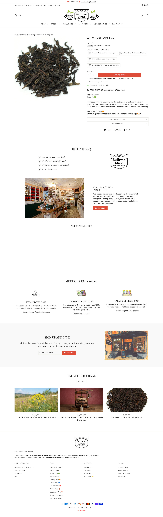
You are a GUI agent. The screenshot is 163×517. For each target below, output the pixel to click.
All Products (24, 35)
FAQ (59, 5)
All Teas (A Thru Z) (56, 467)
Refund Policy (123, 470)
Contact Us (52, 5)
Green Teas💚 (55, 473)
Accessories (101, 24)
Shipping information (118, 119)
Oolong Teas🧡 (55, 480)
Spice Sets (87, 473)
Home (17, 35)
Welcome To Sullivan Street (24, 5)
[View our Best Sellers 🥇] (20, 15)
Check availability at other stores (98, 82)
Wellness (68, 24)
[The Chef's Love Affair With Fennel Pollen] (36, 400)
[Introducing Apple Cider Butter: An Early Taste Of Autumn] (81, 400)
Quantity (90, 71)
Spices (55, 24)
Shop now (30, 262)
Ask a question (117, 123)
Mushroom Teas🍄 (56, 492)
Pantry (116, 24)
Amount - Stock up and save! (97, 49)
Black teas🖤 (54, 470)
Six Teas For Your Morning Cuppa (126, 417)
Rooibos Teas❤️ (55, 486)
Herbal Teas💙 (55, 483)
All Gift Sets (88, 467)
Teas (44, 24)
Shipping (90, 46)
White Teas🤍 (55, 476)
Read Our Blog (41, 5)
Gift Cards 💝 (88, 476)
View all (81, 381)
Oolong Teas (34, 35)
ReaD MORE (100, 208)
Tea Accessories (56, 498)
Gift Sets (83, 24)
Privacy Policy (123, 467)
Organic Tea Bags (56, 495)
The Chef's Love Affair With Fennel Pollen (36, 417)
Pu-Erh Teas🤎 (55, 489)
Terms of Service (124, 473)
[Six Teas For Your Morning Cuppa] (126, 400)
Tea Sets (87, 470)
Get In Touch (122, 476)
